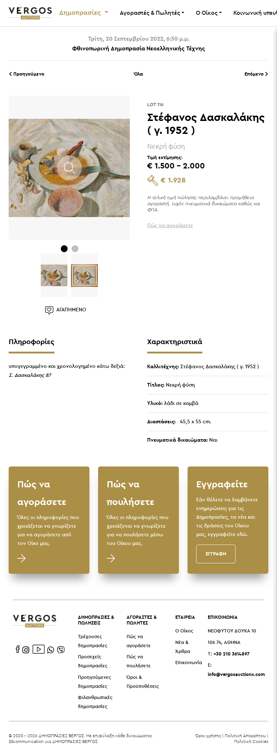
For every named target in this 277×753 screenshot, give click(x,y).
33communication (26, 741)
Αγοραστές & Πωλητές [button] (150, 13)
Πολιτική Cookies (251, 741)
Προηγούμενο (28, 74)
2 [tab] (75, 249)
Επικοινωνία (188, 663)
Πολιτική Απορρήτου (245, 735)
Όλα (138, 74)
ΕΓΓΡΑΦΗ (216, 553)
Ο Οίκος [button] (206, 13)
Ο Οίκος (184, 631)
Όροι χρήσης (208, 735)
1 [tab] (64, 249)
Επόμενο (255, 74)
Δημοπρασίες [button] (81, 13)
